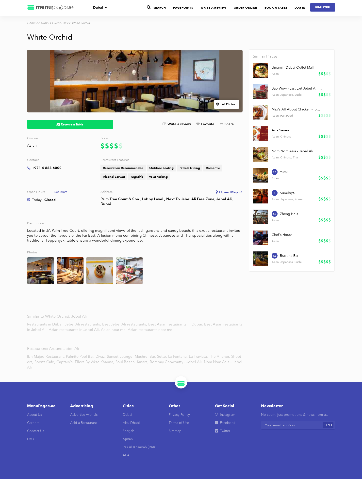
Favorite (207, 124)
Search (159, 8)
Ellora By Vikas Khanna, (94, 361)
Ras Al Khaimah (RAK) (139, 447)
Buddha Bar (289, 255)
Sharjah (128, 431)
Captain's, (65, 361)
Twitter (225, 431)
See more (60, 192)
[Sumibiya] (260, 196)
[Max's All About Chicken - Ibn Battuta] (260, 112)
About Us (34, 414)
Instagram (227, 414)
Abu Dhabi (131, 422)
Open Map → (231, 192)
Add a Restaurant (83, 422)
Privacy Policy (179, 414)
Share (229, 124)
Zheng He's (289, 214)
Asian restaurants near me (150, 329)
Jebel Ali (60, 23)
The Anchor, (219, 356)
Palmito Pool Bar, (80, 356)
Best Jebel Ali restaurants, (125, 324)
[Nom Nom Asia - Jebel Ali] (260, 154)
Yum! (284, 172)
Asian (32, 145)
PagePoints (183, 8)
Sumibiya (287, 193)
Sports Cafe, (44, 361)
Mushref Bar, (145, 356)
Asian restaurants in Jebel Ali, (75, 329)
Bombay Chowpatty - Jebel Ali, (176, 361)
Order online (245, 8)
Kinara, (142, 361)
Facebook (227, 422)
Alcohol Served (114, 177)
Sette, (162, 356)
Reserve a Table (72, 124)
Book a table (275, 8)
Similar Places (265, 56)
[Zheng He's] (260, 217)
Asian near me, (114, 329)
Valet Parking (158, 177)
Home (31, 23)
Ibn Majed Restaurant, (46, 356)
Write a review (179, 124)
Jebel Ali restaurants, (83, 324)
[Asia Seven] (260, 133)
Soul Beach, (125, 361)
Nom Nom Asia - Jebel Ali (292, 151)
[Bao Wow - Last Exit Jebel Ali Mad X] (260, 91)
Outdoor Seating (161, 168)
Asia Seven (280, 130)
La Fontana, (178, 356)
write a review (213, 8)
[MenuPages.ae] (50, 8)
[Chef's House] (260, 238)
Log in (300, 8)
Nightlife (137, 177)
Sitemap (175, 431)
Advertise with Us (84, 414)
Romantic (213, 168)
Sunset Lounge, (120, 356)
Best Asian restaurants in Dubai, (176, 324)
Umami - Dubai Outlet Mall (293, 67)
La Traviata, (198, 356)
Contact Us (35, 431)
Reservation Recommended (123, 168)
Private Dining (190, 168)
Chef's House (282, 234)
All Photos (228, 104)
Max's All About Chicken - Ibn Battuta (297, 109)
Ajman (128, 439)
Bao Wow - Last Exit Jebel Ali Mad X (297, 88)
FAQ (30, 439)
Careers (33, 422)
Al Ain (127, 455)
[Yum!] (260, 175)
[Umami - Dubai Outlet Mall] (260, 70)
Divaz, (101, 356)
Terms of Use (179, 422)
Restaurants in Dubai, (46, 324)
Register (322, 7)
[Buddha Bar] (260, 258)
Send (328, 425)
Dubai (98, 7)
